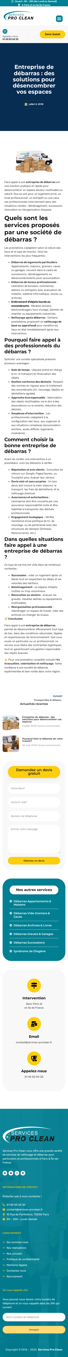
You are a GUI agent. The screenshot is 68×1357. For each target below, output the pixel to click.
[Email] (34, 1024)
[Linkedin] (23, 1173)
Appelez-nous (34, 1071)
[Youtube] (11, 1173)
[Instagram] (17, 1173)
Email (34, 1036)
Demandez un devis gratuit (34, 772)
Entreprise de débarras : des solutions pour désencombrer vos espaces (42, 719)
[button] (59, 18)
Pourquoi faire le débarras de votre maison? (42, 739)
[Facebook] (5, 1173)
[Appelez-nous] (34, 1058)
